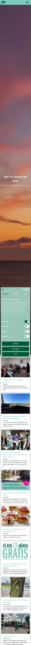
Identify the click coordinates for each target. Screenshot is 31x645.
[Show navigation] (27, 2)
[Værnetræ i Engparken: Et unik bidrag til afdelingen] (15, 587)
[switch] (27, 326)
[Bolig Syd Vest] (3, 2)
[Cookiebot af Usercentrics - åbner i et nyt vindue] (22, 289)
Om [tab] (25, 294)
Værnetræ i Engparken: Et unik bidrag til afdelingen (15, 601)
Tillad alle (15, 343)
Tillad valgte (15, 349)
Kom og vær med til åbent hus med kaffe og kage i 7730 (14, 530)
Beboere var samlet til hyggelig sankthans (13, 381)
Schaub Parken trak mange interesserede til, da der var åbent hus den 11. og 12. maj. (15, 454)
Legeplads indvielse (9, 636)
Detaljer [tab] (15, 294)
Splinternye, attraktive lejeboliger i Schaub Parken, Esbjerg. (14, 417)
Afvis (15, 354)
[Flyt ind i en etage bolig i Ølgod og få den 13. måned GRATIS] (15, 551)
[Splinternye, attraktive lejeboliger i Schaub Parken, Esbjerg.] (15, 404)
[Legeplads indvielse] (15, 624)
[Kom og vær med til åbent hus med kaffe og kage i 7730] (15, 516)
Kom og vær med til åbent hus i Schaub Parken (15, 494)
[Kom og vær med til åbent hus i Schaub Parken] (15, 480)
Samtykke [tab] (5, 294)
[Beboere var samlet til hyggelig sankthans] (15, 367)
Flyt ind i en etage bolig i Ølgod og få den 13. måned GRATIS (14, 565)
